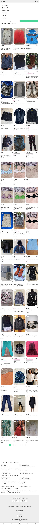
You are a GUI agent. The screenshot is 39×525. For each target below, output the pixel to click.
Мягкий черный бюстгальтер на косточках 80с (32, 208)
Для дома (3, 8)
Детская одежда (5, 5)
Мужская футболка (4, 390)
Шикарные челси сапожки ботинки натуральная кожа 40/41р (18, 285)
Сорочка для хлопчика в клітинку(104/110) (18, 389)
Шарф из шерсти (17, 156)
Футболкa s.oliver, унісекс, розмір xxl (19, 75)
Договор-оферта (19, 510)
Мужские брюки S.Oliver (24, 472)
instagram (19, 516)
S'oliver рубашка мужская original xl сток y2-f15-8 (19, 129)
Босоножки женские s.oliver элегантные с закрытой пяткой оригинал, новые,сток (31, 336)
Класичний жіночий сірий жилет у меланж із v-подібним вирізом (19, 234)
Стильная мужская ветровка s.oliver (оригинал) (6, 74)
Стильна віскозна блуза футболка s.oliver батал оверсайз (7, 103)
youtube (21, 516)
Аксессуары (4, 15)
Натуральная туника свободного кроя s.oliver (6, 260)
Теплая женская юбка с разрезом (5, 233)
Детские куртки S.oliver (24, 477)
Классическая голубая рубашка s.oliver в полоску (32, 260)
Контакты (19, 511)
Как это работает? (19, 504)
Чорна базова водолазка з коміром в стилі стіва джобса (6, 336)
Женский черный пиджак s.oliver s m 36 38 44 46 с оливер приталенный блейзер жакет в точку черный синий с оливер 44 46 (32, 130)
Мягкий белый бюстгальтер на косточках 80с (19, 183)
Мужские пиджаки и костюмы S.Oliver (26, 473)
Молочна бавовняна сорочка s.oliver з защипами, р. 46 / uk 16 (32, 391)
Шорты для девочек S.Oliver (6, 479)
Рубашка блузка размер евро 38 (19, 362)
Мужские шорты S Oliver (24, 470)
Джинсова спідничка (4, 128)
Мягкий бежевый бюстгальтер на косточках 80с (32, 183)
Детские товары (5, 13)
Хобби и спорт (4, 12)
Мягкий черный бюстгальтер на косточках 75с (32, 233)
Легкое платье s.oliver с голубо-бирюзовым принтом (6, 441)
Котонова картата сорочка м (19, 311)
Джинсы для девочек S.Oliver (6, 478)
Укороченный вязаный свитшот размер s (32, 441)
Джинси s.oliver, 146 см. (5, 415)
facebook (17, 516)
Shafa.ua (20, 520)
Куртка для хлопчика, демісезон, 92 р (19, 260)
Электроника (4, 17)
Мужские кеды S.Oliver (5, 470)
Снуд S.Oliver (22, 483)
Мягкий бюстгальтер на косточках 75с (18, 208)
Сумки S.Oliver (3, 483)
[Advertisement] (19, 454)
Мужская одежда (5, 7)
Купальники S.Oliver (23, 464)
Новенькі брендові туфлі (30, 101)
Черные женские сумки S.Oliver (25, 486)
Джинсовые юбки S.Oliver (24, 465)
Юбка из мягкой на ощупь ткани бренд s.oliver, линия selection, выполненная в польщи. (19, 104)
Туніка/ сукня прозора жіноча (31, 362)
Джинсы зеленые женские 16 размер (6, 364)
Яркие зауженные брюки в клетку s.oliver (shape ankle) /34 (32, 157)
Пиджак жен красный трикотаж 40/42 (19, 49)
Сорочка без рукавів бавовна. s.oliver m (19, 441)
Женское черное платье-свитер (32, 415)
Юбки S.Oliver (3, 465)
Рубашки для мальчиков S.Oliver (25, 479)
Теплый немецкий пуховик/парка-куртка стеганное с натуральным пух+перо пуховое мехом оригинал (6, 49)
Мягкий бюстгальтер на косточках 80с (5, 183)
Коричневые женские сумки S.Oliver (7, 485)
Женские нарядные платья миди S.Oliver (27, 466)
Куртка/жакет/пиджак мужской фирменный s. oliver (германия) (19, 336)
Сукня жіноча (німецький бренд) (32, 284)
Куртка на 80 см (29, 48)
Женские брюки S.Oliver (5, 466)
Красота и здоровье (5, 10)
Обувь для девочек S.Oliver (25, 478)
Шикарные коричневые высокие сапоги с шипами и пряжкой (32, 77)
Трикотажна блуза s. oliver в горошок (31, 310)
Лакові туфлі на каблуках (18, 415)
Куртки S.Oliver (3, 464)
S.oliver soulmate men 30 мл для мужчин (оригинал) (6, 285)
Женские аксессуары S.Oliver (25, 485)
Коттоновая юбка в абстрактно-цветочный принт (6, 310)
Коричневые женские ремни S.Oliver (7, 486)
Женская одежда (5, 3)
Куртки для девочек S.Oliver (6, 477)
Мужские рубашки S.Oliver (5, 472)
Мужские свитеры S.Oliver (5, 473)
